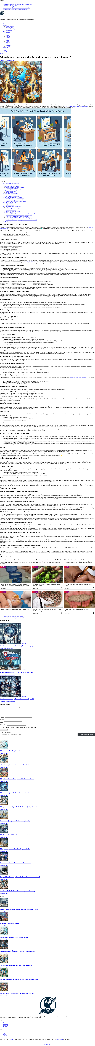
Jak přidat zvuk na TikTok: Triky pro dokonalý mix (15, 835)
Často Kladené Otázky (8, 212)
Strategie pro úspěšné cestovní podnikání (12, 190)
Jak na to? (8, 207)
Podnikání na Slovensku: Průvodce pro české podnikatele (16, 672)
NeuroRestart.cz (3, 16)
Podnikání (5, 49)
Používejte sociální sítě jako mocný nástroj (15, 198)
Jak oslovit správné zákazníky (9, 202)
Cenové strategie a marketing (12, 185)
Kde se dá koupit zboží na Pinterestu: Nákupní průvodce (15, 9)
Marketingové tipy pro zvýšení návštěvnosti (12, 197)
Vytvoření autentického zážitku (12, 196)
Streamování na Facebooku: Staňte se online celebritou (15, 863)
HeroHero (8, 35)
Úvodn (4, 23)
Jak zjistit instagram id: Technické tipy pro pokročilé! (15, 849)
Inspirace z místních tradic (11, 195)
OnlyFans (8, 38)
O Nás (4, 50)
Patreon (7, 40)
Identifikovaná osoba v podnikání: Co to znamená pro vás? (17, 699)
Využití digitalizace (10, 205)
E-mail (2, 722)
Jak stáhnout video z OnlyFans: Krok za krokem (13, 6)
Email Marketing (9, 27)
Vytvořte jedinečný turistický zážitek (11, 186)
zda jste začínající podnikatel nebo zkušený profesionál (76, 106)
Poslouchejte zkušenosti (11, 210)
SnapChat (8, 42)
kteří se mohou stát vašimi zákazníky (78, 377)
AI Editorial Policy (47, 1044)
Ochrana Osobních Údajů (8, 1037)
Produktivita (5, 47)
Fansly (7, 33)
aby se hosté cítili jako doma (30, 261)
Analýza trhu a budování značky (13, 211)
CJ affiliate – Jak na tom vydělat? (10, 5)
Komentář (2, 717)
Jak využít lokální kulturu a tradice (10, 193)
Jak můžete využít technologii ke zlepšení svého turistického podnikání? (21, 220)
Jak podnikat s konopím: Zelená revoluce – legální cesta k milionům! (19, 979)
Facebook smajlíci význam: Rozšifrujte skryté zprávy (15, 821)
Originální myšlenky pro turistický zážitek (15, 187)
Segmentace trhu (9, 203)
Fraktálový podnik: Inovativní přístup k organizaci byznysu (17, 646)
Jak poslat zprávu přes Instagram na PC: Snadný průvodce (17, 779)
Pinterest (7, 41)
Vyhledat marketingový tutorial (86, 734)
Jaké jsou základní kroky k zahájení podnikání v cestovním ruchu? (20, 213)
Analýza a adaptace (10, 192)
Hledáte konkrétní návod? (5, 732)
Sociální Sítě (5, 31)
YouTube (8, 46)
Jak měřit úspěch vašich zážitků (12, 188)
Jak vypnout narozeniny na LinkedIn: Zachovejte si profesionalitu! (19, 807)
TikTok (7, 44)
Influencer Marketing (10, 28)
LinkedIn (8, 37)
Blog (4, 1033)
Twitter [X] (8, 45)
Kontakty (5, 51)
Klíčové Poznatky (7, 221)
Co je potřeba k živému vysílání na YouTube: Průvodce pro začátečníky (20, 877)
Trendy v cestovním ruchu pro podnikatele (12, 206)
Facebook (8, 32)
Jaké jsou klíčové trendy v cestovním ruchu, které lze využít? (19, 215)
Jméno (2, 719)
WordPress (11, 1039)
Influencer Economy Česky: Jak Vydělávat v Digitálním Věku (16, 8)
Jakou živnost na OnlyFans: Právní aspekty (13, 616)
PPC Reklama (9, 30)
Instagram (8, 36)
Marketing (5, 25)
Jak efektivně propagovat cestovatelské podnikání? (17, 216)
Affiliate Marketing (10, 26)
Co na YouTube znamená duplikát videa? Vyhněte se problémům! (18, 618)
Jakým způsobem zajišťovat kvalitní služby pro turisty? (18, 217)
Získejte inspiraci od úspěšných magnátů (12, 208)
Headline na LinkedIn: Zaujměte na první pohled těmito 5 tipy (18, 891)
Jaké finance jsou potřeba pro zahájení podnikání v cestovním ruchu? (21, 218)
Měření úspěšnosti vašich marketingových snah (16, 201)
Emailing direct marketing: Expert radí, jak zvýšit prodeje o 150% (17, 4)
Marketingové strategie (11, 191)
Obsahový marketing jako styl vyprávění (14, 200)
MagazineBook (59, 1039)
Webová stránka (3, 724)
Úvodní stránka (6, 1032)
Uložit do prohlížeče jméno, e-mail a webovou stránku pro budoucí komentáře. (19, 727)
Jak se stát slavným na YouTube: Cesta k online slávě (15, 793)
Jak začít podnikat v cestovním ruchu (11, 183)
